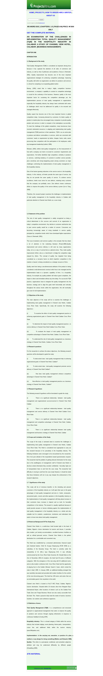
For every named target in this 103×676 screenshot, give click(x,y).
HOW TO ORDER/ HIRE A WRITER (58, 12)
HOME (31, 12)
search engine (30, 23)
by (37, 23)
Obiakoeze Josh (38, 668)
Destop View (47, 668)
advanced (42, 23)
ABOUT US (50, 15)
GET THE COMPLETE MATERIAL (41, 33)
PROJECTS (39, 12)
